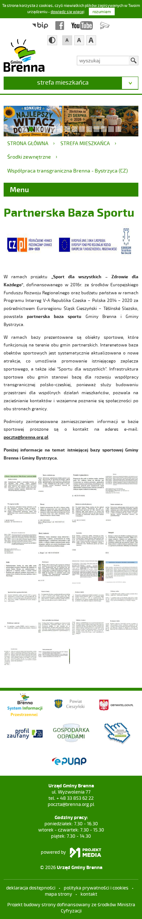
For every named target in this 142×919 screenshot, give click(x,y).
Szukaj (133, 60)
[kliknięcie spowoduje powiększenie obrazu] (20, 484)
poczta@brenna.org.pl (71, 804)
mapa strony (58, 894)
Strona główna (27, 143)
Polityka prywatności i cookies (96, 888)
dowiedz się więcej (67, 11)
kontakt (88, 894)
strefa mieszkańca (62, 82)
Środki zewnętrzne (29, 157)
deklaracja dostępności (30, 888)
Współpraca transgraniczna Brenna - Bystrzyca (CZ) (67, 170)
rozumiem (101, 11)
